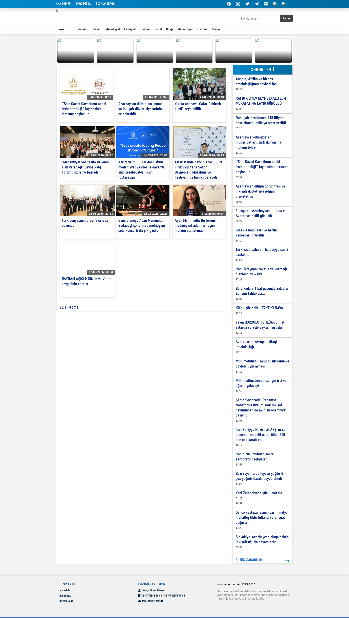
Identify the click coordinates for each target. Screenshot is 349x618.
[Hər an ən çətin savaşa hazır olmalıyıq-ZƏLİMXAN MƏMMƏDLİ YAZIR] (194, 50)
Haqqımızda (83, 3)
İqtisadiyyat (112, 29)
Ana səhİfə (63, 3)
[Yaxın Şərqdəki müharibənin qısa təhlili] (75, 50)
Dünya (216, 29)
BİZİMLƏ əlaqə (105, 3)
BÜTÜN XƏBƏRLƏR (249, 560)
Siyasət (96, 29)
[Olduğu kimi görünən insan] (115, 50)
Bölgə (169, 29)
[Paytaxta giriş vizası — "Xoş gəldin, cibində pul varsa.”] (155, 50)
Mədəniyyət (185, 29)
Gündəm (81, 29)
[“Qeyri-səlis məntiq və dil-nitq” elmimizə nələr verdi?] (233, 50)
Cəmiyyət (130, 29)
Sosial (158, 29)
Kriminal (202, 29)
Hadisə (145, 29)
